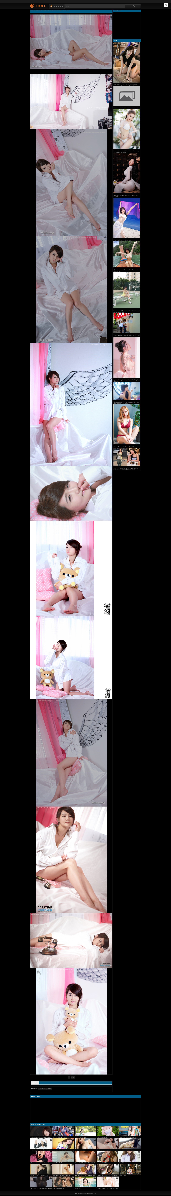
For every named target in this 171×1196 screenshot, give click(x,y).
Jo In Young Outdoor (80, 1137)
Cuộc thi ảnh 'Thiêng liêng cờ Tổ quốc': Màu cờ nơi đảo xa (126, 336)
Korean (49, 1088)
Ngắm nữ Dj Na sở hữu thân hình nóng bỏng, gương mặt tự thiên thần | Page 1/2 (126, 151)
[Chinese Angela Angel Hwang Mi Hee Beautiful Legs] (41, 1131)
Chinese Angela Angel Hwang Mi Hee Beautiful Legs (41, 1137)
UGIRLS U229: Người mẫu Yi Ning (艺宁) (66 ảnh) (125, 85)
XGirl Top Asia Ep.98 (102, 1137)
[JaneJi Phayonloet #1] (86, 1143)
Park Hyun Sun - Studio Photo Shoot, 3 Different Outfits (63, 1150)
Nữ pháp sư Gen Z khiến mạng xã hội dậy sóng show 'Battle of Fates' (126, 270)
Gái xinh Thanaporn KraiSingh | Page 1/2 (123, 447)
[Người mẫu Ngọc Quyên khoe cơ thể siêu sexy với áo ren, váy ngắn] (41, 1156)
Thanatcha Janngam (124, 1163)
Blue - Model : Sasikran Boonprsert (122, 240)
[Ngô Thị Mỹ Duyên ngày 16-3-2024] (63, 1169)
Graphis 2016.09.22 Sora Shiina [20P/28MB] (86, 1163)
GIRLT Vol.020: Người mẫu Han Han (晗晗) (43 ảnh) (86, 1175)
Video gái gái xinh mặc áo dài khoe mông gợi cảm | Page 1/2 (126, 196)
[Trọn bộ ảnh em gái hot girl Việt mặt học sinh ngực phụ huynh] (41, 1182)
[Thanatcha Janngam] (130, 1156)
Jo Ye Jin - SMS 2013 (102, 1163)
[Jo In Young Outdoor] (86, 1131)
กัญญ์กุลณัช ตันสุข (57, 1163)
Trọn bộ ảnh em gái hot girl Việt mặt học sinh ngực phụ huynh (41, 1188)
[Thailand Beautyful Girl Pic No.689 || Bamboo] (108, 1143)
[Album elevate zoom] (166, 5)
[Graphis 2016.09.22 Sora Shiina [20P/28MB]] (86, 1156)
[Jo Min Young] (130, 1169)
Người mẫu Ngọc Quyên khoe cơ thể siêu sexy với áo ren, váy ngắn (41, 1163)
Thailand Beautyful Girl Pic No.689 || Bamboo (108, 1150)
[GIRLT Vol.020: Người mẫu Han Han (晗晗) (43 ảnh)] (86, 1169)
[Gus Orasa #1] (86, 1182)
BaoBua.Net (38, 6)
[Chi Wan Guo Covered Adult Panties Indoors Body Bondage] (108, 1169)
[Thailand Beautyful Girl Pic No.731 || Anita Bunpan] (108, 1182)
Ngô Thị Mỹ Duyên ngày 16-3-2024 (62, 1175)
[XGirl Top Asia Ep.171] (63, 1182)
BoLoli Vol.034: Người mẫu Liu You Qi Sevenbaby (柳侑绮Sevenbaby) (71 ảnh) (41, 1150)
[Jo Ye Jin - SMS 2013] (108, 1156)
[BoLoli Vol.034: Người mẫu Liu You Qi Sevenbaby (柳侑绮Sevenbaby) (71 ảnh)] (41, 1143)
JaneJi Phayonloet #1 (80, 1150)
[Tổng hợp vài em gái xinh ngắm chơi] (63, 1131)
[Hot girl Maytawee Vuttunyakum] (130, 1131)
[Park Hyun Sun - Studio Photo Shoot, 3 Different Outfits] (63, 1143)
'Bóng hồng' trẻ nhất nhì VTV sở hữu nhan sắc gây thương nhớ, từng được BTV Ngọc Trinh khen (125, 468)
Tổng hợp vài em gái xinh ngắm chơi (62, 1137)
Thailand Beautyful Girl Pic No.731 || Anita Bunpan (108, 1188)
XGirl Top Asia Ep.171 (58, 1188)
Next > (73, 1077)
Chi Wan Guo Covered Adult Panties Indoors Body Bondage (108, 1175)
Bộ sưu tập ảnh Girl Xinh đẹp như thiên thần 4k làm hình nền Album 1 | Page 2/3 (126, 402)
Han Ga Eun (42, 1088)
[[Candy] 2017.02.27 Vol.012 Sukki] (130, 1143)
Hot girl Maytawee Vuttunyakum (127, 1137)
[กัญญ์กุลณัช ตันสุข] (63, 1156)
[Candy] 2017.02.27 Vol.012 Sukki (127, 1150)
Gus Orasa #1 (78, 1188)
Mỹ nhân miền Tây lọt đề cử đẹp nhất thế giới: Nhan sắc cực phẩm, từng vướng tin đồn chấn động (41, 1175)
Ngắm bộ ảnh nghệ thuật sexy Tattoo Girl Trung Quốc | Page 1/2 (126, 380)
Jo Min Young (122, 1175)
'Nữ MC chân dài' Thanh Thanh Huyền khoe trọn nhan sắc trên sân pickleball (126, 311)
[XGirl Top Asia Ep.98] (108, 1131)
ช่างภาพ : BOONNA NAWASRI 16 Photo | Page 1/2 (125, 108)
